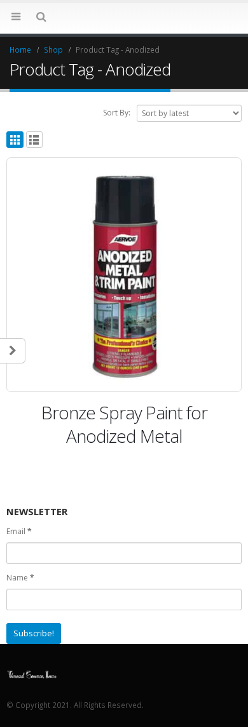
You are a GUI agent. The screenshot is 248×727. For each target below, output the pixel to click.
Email (19, 531)
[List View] (34, 139)
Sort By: (116, 112)
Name (20, 577)
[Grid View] (15, 139)
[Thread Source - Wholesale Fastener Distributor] (31, 673)
